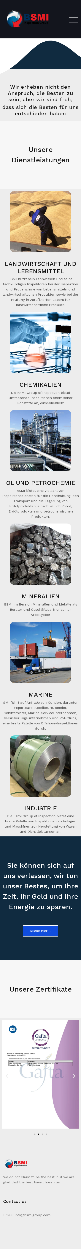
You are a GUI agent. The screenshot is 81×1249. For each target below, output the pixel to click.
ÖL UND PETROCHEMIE (40, 482)
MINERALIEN (41, 596)
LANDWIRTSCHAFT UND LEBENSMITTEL (40, 267)
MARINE (40, 694)
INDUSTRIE (40, 808)
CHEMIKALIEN (40, 384)
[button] (7, 1075)
